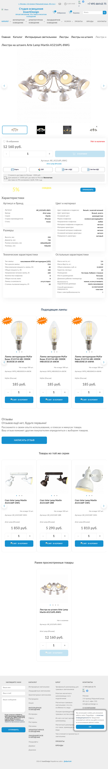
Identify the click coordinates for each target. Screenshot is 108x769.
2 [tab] (19, 495)
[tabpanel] (19, 335)
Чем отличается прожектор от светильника (67, 735)
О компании (89, 708)
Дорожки (32, 750)
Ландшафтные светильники (39, 691)
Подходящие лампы (54, 309)
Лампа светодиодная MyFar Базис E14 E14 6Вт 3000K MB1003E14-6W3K (18, 359)
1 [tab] (16, 351)
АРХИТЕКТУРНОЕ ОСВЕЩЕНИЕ (36, 730)
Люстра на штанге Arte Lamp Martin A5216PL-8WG (54, 611)
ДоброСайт (68, 761)
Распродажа (33, 699)
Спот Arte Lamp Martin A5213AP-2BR (51, 501)
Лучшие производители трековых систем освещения (67, 713)
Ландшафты (33, 742)
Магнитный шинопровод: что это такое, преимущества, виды (67, 727)
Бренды (59, 745)
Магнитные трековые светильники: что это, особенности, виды (64, 705)
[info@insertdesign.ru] (60, 4)
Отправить (13, 730)
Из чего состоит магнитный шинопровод (66, 719)
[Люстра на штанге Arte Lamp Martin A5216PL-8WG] (54, 85)
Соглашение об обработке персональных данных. (15, 721)
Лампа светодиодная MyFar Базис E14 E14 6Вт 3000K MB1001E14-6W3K (53, 359)
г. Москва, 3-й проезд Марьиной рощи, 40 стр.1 (36, 4)
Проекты (60, 741)
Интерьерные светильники (39, 687)
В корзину (23, 400)
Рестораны (33, 722)
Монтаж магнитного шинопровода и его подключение (64, 696)
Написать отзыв (24, 440)
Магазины (32, 726)
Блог (58, 682)
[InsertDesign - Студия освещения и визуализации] (5, 12)
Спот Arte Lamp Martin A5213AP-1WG (86, 501)
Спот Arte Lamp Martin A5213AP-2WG (16, 501)
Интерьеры (33, 714)
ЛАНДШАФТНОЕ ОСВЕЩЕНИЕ (36, 736)
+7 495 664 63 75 (97, 4)
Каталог (33, 682)
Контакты (88, 682)
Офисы (31, 718)
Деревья (32, 746)
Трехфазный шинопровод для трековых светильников (67, 688)
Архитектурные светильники (40, 695)
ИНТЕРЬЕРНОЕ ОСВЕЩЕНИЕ (35, 708)
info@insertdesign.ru (90, 704)
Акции (31, 703)
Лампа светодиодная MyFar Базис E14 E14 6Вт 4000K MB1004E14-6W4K (88, 359)
